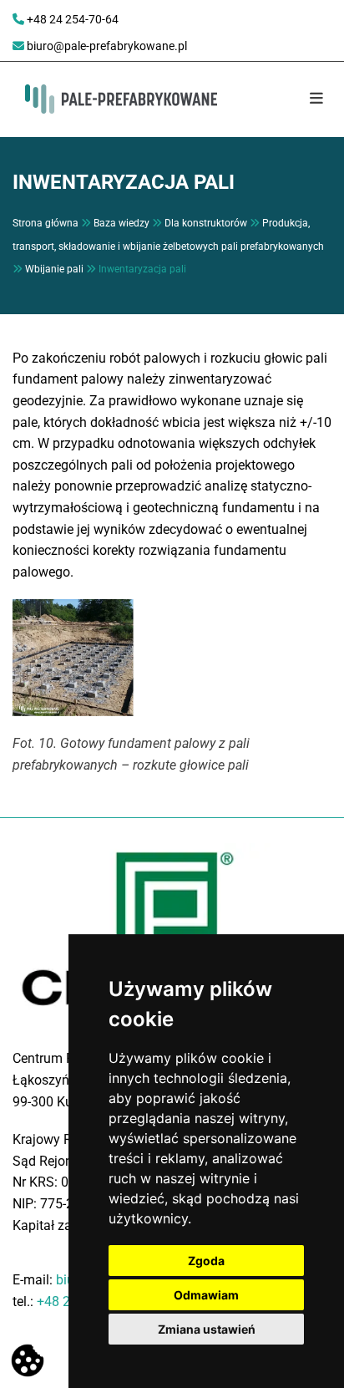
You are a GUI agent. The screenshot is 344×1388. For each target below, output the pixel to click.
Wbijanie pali (54, 269)
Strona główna (45, 223)
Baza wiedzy (121, 223)
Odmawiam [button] (206, 1295)
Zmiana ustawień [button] (206, 1329)
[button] (304, 99)
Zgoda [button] (206, 1260)
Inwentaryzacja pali (142, 269)
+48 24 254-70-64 (73, 19)
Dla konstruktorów (205, 223)
